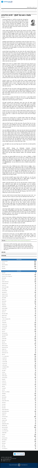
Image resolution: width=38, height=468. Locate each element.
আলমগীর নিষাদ (19, 306)
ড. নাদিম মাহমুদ (19, 359)
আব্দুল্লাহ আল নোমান (19, 294)
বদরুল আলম (19, 402)
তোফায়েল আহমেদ (19, 377)
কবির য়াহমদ (19, 268)
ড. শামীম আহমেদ (19, 365)
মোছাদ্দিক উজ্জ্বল (19, 432)
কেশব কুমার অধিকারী (19, 335)
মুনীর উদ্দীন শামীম (19, 425)
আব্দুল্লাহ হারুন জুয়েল (19, 295)
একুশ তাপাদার (19, 320)
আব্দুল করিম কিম (19, 292)
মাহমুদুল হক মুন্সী (19, 420)
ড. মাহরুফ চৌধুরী (19, 361)
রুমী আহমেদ (19, 443)
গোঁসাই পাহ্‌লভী (19, 338)
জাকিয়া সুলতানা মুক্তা (19, 347)
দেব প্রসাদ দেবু (19, 382)
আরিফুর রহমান (19, 304)
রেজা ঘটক (19, 445)
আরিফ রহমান (19, 303)
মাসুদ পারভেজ (19, 418)
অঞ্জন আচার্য (19, 272)
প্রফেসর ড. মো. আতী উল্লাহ (19, 391)
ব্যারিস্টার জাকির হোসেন (19, 409)
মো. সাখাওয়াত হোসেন (19, 430)
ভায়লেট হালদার (19, 413)
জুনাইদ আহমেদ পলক (19, 352)
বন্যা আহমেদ (19, 404)
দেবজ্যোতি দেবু (19, 384)
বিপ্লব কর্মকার (19, 407)
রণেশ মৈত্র (19, 263)
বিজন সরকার (19, 406)
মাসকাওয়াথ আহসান (19, 261)
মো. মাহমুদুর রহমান (19, 429)
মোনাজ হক (19, 434)
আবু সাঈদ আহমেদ (19, 290)
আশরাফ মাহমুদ (19, 310)
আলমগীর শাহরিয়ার (19, 308)
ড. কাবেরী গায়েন (19, 358)
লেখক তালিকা (19, 271)
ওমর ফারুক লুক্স (19, 327)
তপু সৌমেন (19, 372)
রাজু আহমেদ (19, 441)
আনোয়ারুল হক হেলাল (19, 283)
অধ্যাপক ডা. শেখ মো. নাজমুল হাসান (19, 276)
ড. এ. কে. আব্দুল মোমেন (19, 356)
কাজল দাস (19, 331)
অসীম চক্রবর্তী (19, 278)
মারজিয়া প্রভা (19, 414)
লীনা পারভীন (19, 446)
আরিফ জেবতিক (19, 301)
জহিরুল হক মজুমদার (19, 345)
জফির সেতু (19, 342)
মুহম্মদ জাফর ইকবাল (19, 264)
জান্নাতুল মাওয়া (19, 349)
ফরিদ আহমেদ (19, 398)
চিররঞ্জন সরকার (19, 340)
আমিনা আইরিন (19, 297)
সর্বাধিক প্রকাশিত (19, 259)
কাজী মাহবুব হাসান (19, 333)
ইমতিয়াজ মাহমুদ (19, 315)
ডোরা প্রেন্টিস (19, 370)
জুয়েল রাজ (19, 266)
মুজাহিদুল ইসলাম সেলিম (19, 423)
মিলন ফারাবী (19, 422)
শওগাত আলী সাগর (19, 448)
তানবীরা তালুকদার (19, 375)
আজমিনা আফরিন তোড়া (19, 281)
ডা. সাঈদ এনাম (19, 368)
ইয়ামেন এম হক (19, 317)
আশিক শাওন (19, 311)
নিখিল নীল (19, 386)
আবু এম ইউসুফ (19, 288)
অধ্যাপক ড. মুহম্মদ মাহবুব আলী (19, 274)
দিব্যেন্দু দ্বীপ (19, 379)
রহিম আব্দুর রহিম (19, 439)
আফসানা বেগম (19, 285)
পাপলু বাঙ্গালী (19, 388)
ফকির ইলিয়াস (19, 393)
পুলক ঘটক (19, 390)
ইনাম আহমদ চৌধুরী (19, 313)
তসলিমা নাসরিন (19, 374)
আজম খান (19, 279)
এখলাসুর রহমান (19, 322)
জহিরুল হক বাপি (19, 343)
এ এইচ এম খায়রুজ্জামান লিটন (19, 319)
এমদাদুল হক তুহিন (19, 326)
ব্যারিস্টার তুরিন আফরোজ (19, 411)
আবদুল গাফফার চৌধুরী (19, 287)
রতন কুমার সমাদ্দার (19, 438)
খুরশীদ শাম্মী (19, 336)
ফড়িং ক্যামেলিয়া (19, 397)
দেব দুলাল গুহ (19, 381)
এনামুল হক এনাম (19, 324)
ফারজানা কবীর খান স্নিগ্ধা (19, 400)
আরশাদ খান (19, 299)
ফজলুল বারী (19, 395)
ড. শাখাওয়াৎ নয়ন (19, 363)
